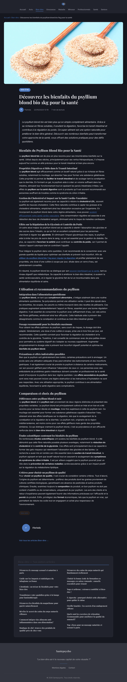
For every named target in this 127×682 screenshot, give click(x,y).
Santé (95, 9)
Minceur (71, 9)
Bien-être (39, 9)
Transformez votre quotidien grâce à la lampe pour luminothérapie (39, 596)
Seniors (104, 9)
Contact (72, 668)
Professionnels (84, 9)
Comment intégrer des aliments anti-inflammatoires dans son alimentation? (36, 620)
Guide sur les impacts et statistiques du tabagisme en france (36, 579)
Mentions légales (59, 668)
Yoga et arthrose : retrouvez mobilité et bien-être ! (86, 590)
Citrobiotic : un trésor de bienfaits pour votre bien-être (38, 588)
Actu (31, 9)
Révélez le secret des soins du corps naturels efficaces (38, 612)
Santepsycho (63, 651)
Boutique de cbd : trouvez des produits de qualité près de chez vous (37, 629)
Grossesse (50, 9)
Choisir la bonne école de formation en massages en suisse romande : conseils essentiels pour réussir (84, 581)
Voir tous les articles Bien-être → (34, 540)
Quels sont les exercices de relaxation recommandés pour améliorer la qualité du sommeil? (85, 617)
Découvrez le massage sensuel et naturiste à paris (38, 571)
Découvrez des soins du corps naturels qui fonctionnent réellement (85, 571)
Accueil (23, 9)
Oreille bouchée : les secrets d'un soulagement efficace (87, 607)
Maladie (61, 9)
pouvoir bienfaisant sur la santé (84, 271)
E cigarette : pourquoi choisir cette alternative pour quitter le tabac (87, 598)
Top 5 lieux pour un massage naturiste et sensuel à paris (84, 626)
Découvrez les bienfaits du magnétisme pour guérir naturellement (38, 604)
